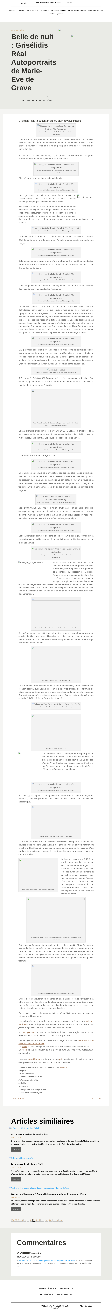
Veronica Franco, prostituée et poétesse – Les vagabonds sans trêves (47, 1260)
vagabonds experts (95, 10)
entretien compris (58, 10)
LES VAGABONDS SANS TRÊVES (49, 3)
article (24, 1046)
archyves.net (29, 1032)
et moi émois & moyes (77, 10)
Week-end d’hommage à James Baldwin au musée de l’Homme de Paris (48, 1194)
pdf (60, 1059)
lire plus (16, 1149)
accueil (12, 10)
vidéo (24, 1050)
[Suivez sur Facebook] (90, 3)
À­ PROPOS (52, 1288)
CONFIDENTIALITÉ (65, 1288)
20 (50, 1220)
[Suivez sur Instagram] (99, 3)
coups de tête (32, 10)
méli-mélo (45, 10)
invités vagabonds (56, 14)
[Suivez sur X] (94, 3)
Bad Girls (63, 1067)
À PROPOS (68, 3)
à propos (21, 10)
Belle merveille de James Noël (27, 1164)
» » (61, 1220)
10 (46, 1220)
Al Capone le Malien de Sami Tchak (29, 1134)
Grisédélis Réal (35, 1059)
